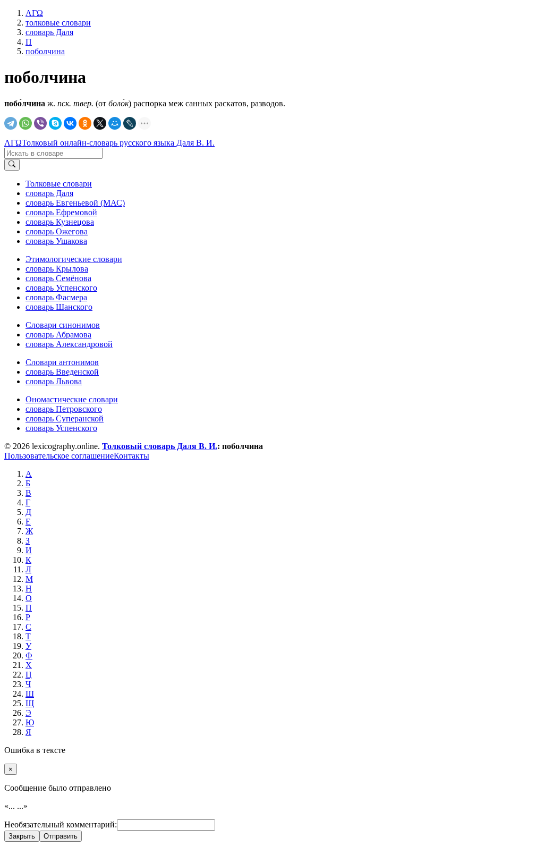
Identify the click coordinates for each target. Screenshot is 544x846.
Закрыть (21, 836)
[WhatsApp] (25, 123)
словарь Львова (54, 381)
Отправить (61, 836)
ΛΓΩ (13, 142)
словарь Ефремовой (61, 212)
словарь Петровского (64, 408)
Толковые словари (59, 183)
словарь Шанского (59, 306)
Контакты (131, 455)
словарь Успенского (61, 287)
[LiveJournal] (129, 123)
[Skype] (55, 123)
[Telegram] (10, 123)
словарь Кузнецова (60, 221)
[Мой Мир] (114, 123)
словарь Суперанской (65, 418)
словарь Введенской (62, 371)
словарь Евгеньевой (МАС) (75, 202)
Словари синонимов (63, 324)
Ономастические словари (72, 399)
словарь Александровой (69, 344)
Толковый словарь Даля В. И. (159, 446)
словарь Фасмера (56, 297)
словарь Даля (49, 193)
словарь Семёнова (58, 278)
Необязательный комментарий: (60, 824)
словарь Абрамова (58, 334)
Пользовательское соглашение (59, 455)
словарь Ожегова (57, 231)
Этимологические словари (74, 259)
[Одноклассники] (85, 123)
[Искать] (12, 165)
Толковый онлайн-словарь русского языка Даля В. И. (118, 142)
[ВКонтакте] (70, 123)
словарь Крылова (57, 268)
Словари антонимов (62, 362)
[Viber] (40, 123)
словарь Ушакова (56, 241)
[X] (100, 123)
